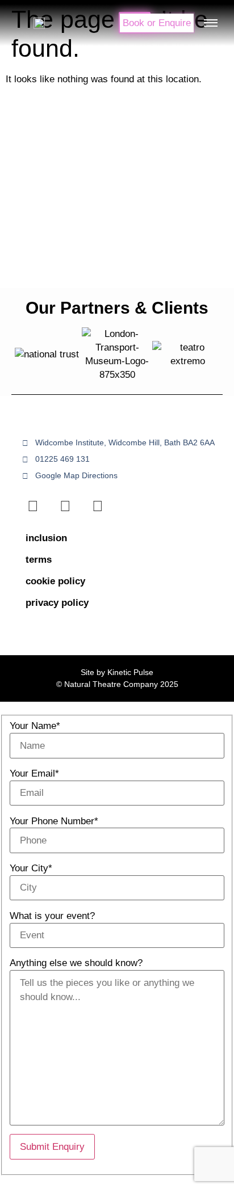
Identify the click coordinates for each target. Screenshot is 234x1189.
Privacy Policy (57, 602)
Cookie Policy (55, 581)
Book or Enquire (157, 23)
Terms (39, 559)
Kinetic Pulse (130, 672)
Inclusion (46, 538)
